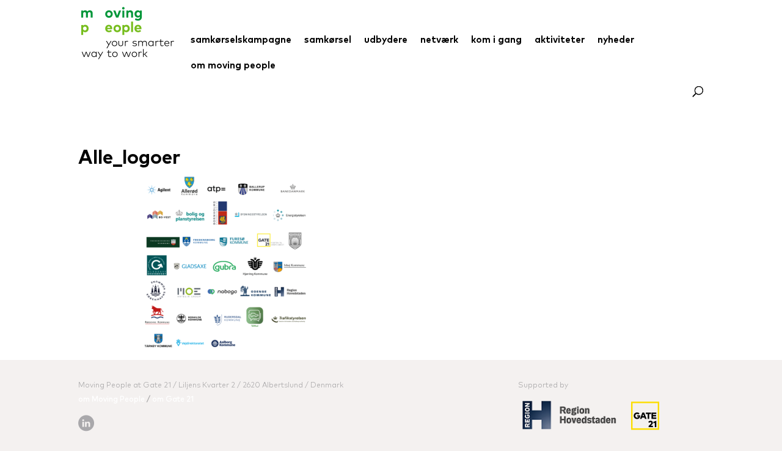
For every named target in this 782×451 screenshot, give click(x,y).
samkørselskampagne (241, 40)
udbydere (385, 40)
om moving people (233, 66)
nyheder (615, 40)
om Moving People (111, 399)
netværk (439, 40)
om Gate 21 (173, 399)
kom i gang (496, 40)
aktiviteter (560, 40)
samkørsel (327, 40)
